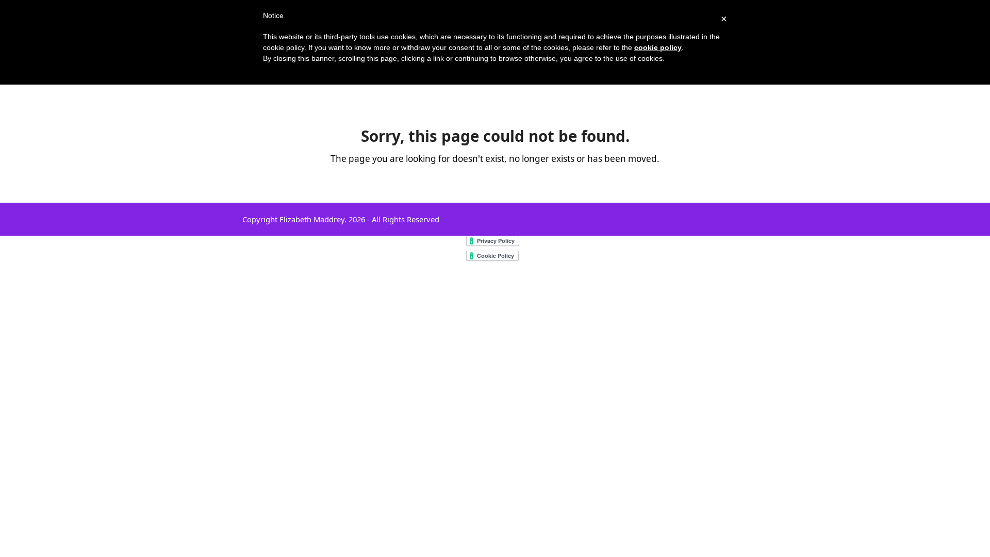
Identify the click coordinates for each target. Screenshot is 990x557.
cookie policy (658, 47)
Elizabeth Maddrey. (312, 219)
